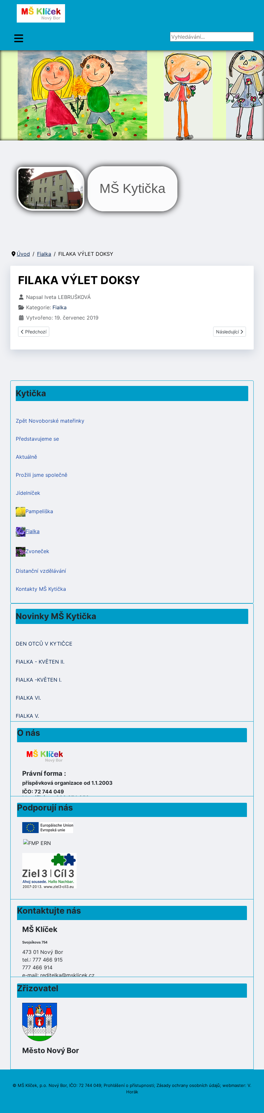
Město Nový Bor (50, 1050)
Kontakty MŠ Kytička (41, 589)
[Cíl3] (49, 870)
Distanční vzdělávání (41, 571)
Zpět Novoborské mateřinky (50, 420)
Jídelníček (28, 493)
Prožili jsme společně (41, 475)
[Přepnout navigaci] (18, 38)
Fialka (59, 307)
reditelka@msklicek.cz (67, 975)
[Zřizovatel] (39, 1021)
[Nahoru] (253, 1101)
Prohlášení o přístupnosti (129, 1085)
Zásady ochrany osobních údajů (188, 1085)
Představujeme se (37, 439)
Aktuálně (26, 457)
